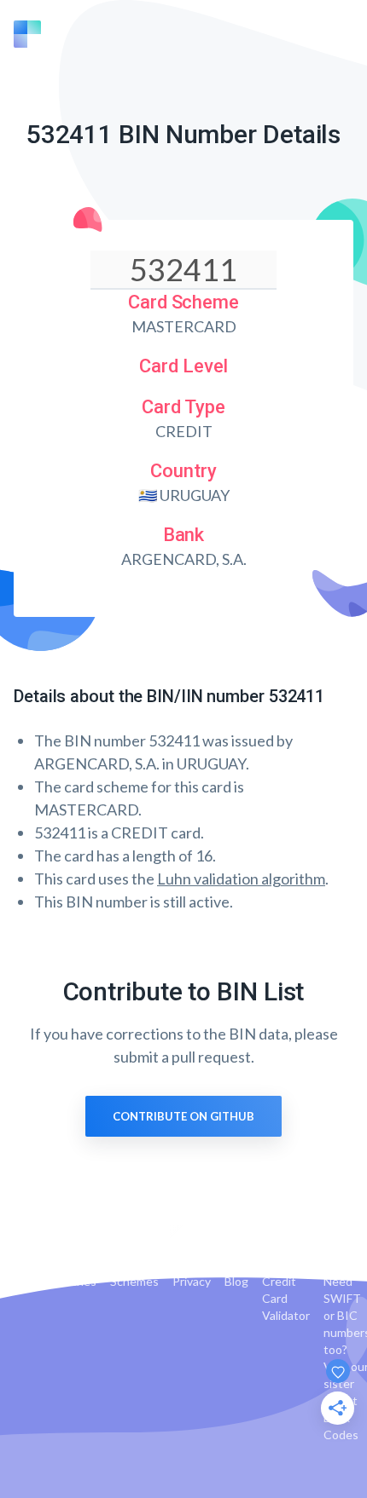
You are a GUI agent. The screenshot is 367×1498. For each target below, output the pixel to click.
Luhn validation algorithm (241, 878)
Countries (69, 1281)
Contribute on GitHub (183, 1116)
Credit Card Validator (286, 1298)
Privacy (191, 1281)
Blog (236, 1281)
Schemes (134, 1281)
